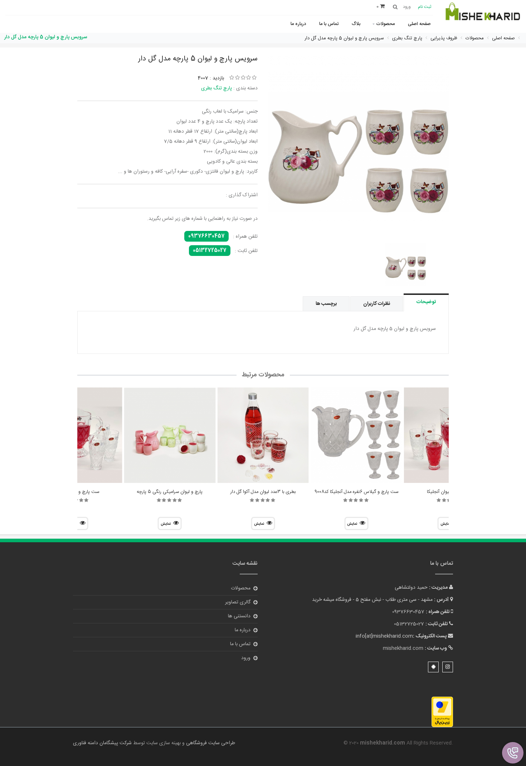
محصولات (385, 24)
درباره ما (298, 24)
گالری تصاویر (237, 602)
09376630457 (206, 236)
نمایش (352, 524)
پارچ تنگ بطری (216, 88)
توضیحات (426, 302)
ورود (245, 658)
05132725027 (210, 250)
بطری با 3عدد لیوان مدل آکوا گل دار (263, 492)
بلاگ (356, 24)
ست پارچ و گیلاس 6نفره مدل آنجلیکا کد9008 (356, 492)
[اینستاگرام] (447, 667)
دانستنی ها (239, 616)
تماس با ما (329, 24)
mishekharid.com (403, 648)
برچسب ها (326, 304)
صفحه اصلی (419, 24)
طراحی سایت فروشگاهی (210, 743)
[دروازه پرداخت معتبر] (442, 712)
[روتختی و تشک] (482, 15)
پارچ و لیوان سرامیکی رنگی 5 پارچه (170, 492)
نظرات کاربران (376, 304)
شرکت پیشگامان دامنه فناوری (102, 743)
